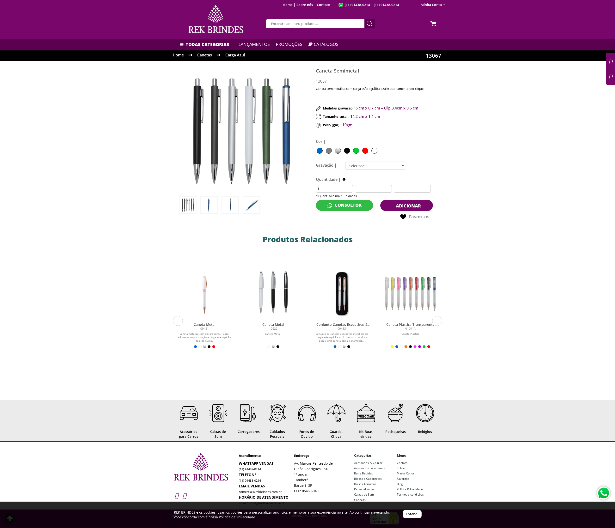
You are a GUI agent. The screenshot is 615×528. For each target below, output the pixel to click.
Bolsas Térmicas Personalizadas (365, 486)
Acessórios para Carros (370, 468)
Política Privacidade (410, 489)
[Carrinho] (434, 22)
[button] (178, 321)
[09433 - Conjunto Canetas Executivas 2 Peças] (341, 292)
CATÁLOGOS (325, 44)
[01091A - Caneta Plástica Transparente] (410, 292)
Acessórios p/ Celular (368, 463)
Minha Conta (405, 473)
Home (178, 55)
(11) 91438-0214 (357, 4)
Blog (400, 484)
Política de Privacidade (237, 517)
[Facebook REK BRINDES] (184, 495)
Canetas (204, 55)
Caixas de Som (364, 494)
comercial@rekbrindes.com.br (260, 492)
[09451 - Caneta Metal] (204, 292)
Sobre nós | (306, 4)
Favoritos (419, 216)
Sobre (401, 468)
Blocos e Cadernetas (368, 479)
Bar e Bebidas (363, 473)
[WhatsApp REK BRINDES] (603, 493)
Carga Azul (235, 55)
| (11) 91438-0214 (384, 4)
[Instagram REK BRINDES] (176, 495)
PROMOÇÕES (289, 44)
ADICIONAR (408, 206)
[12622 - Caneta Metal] (273, 292)
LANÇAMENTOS (254, 44)
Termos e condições (410, 494)
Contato (323, 4)
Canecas (360, 500)
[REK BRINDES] (216, 19)
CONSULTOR (347, 205)
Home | (289, 4)
